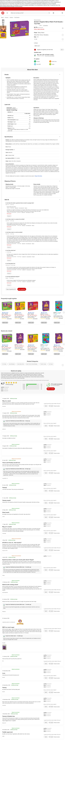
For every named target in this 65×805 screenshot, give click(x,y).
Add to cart (37, 45)
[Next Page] (63, 35)
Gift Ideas (37, 3)
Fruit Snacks (16, 17)
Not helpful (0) (28, 212)
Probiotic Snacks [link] (43, 364)
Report (32, 212)
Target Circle (14, 6)
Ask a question (21, 289)
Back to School (12, 0)
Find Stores (19, 6)
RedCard (9, 6)
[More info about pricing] (62, 28)
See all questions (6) (11, 289)
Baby (18, 2)
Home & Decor (41, 0)
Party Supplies (31, 3)
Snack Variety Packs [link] (20, 364)
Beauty (20, 2)
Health (40, 2)
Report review (57, 405)
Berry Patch (37, 34)
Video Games (15, 3)
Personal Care (25, 2)
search (49, 13)
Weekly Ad (42, 5)
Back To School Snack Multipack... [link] (32, 364)
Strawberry (46, 34)
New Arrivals (13, 5)
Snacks (11, 17)
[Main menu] (7, 13)
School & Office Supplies (52, 2)
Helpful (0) (23, 212)
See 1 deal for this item (39, 29)
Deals (4, 5)
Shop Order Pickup (48, 5)
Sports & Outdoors (33, 2)
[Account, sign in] (56, 13)
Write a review (50, 388)
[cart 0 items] (62, 13)
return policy (39, 194)
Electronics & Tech (7, 3)
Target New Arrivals (4, 0)
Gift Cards (41, 3)
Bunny (41, 34)
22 (36, 39)
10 (34, 39)
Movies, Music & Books (23, 3)
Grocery (5, 2)
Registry (5, 6)
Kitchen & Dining (48, 0)
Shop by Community (48, 3)
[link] (38, 25)
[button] (38, 25)
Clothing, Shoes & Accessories (31, 0)
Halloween (21, 0)
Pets (38, 2)
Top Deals (29, 5)
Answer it (9, 216)
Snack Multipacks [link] (12, 364)
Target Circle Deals (35, 5)
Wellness (44, 2)
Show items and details (49, 55)
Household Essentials (12, 2)
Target (2, 17)
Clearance (8, 5)
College (17, 0)
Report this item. (38, 176)
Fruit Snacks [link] (4, 364)
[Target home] (2, 12)
